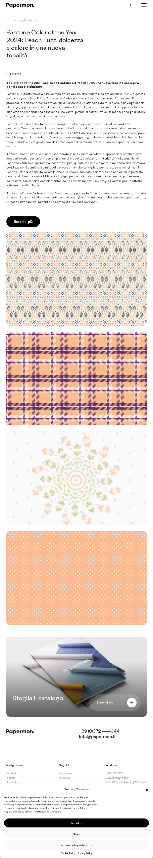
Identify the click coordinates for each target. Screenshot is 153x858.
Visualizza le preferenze (76, 845)
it (130, 5)
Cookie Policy (68, 853)
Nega (76, 834)
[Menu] (144, 5)
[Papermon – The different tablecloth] (20, 5)
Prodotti (12, 773)
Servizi (10, 778)
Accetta (76, 823)
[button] (147, 789)
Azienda (11, 782)
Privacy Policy (84, 853)
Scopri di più (23, 221)
